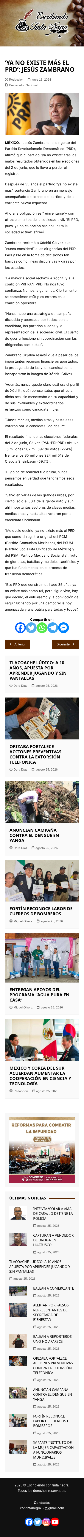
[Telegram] (52, 627)
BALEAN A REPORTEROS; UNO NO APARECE (53, 1339)
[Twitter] (31, 627)
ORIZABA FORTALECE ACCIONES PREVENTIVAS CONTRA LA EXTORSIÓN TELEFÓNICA (35, 754)
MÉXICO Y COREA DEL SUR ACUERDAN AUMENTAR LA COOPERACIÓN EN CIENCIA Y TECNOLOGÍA (40, 1075)
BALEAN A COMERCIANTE (53, 1288)
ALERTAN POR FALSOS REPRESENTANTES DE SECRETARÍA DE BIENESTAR (51, 1312)
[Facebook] (20, 627)
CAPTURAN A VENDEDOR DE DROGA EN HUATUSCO (53, 1240)
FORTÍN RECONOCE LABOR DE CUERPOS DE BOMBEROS (41, 911)
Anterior (19, 644)
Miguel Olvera (23, 921)
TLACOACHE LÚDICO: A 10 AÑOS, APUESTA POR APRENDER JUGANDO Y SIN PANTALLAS (38, 670)
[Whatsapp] (42, 627)
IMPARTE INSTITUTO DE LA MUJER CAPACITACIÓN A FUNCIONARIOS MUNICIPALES (53, 1449)
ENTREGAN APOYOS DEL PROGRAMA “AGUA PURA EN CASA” (39, 995)
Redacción (16, 79)
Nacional (31, 85)
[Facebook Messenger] (63, 627)
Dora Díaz (20, 685)
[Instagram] (46, 1522)
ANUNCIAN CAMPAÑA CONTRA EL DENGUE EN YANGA (34, 835)
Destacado (16, 85)
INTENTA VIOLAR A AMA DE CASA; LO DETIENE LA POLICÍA (53, 1213)
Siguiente (63, 644)
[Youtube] (55, 1522)
